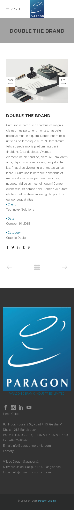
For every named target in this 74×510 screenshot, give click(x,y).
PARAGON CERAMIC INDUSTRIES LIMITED (36, 393)
